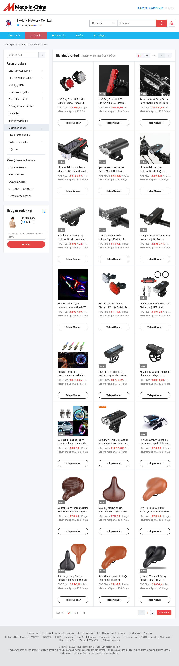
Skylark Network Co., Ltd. (34, 20)
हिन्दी (61, 640)
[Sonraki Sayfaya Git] (168, 55)
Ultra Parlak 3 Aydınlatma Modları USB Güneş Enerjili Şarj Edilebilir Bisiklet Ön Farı (73, 171)
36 (76, 612)
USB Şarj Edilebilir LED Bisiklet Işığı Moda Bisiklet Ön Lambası (113, 375)
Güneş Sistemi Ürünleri (21, 106)
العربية (153, 637)
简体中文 (35, 637)
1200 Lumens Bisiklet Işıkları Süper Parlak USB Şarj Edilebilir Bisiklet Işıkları (113, 239)
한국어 (144, 637)
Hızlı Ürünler (134, 633)
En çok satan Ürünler (20, 134)
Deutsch (92, 637)
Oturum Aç (142, 7)
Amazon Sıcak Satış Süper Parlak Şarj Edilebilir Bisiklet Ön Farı (154, 102)
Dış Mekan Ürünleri (19, 99)
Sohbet (29, 222)
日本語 (58, 637)
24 (69, 612)
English (23, 637)
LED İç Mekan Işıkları (20, 70)
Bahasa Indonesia (111, 640)
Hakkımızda (58, 35)
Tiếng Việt (94, 640)
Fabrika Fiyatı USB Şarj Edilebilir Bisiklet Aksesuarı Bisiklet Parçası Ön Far (72, 239)
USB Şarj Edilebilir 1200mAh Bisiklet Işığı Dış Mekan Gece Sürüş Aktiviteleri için (155, 239)
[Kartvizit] (43, 211)
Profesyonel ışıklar (19, 92)
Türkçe (83, 640)
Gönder (26, 244)
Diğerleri (13, 149)
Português (104, 637)
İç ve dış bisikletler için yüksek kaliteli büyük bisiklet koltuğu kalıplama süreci (114, 511)
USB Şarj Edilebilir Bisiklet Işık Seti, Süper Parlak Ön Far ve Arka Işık (71, 102)
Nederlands (165, 637)
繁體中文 (47, 637)
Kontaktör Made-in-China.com (110, 633)
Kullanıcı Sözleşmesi (64, 633)
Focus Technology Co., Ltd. (88, 646)
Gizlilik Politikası (85, 633)
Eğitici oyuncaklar (18, 142)
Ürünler (38, 35)
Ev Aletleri (14, 113)
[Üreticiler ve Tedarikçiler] (25, 7)
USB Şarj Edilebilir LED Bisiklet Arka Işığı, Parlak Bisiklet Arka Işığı (112, 102)
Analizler (148, 633)
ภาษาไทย (71, 640)
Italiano (116, 637)
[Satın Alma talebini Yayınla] (172, 23)
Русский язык (130, 637)
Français (69, 637)
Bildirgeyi (46, 633)
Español (81, 637)
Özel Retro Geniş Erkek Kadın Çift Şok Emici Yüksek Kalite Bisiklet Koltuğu (155, 511)
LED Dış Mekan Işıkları (21, 77)
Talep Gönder (73, 122)
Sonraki (163, 612)
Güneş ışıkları (16, 85)
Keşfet (79, 35)
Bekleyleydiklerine (18, 120)
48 (84, 612)
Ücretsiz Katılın (156, 7)
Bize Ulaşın (99, 35)
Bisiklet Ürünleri (17, 127)
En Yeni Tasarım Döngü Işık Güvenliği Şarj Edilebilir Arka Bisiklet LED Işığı (155, 443)
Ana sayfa (14, 35)
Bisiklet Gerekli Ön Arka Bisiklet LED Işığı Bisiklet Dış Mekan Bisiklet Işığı (114, 307)
